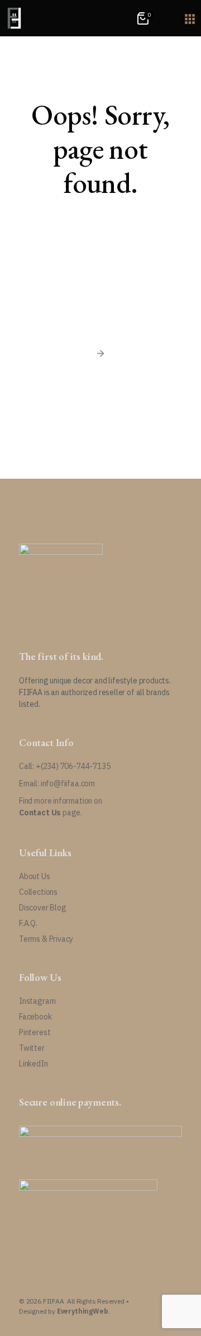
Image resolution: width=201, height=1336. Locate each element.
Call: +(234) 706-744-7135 (65, 766)
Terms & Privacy (46, 939)
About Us (34, 876)
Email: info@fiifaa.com (57, 783)
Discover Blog (42, 908)
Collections (38, 892)
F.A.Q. (28, 923)
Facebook (35, 1017)
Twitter (32, 1048)
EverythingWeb (82, 1311)
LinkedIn (33, 1064)
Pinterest (34, 1032)
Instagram (37, 1001)
